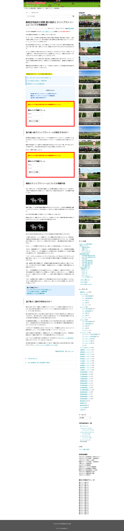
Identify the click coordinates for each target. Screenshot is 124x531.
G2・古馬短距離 (86, 311)
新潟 (91, 255)
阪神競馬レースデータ (85, 367)
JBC (83, 345)
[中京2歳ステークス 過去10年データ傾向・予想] (89, 20)
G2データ (84, 272)
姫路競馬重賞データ (85, 394)
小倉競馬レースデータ (85, 370)
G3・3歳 (84, 326)
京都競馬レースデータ (85, 365)
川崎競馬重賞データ (85, 378)
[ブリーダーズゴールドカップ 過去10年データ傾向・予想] (89, 90)
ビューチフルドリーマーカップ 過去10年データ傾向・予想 (90, 40)
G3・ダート (85, 330)
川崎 (86, 260)
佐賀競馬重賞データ (85, 398)
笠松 (86, 264)
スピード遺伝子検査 (84, 449)
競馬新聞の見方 (84, 401)
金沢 (83, 265)
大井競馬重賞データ (85, 376)
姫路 (86, 265)
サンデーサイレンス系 (88, 430)
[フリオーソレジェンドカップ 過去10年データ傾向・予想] (89, 104)
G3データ (84, 273)
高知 (89, 262)
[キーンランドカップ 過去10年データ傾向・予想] (89, 132)
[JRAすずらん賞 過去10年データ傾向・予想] (89, 76)
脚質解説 (82, 403)
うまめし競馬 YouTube (86, 284)
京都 (89, 257)
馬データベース (86, 250)
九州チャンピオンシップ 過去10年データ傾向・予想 (90, 193)
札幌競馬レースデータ (85, 350)
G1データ (84, 270)
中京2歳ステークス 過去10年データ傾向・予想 (90, 26)
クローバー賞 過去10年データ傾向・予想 (90, 221)
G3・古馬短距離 (86, 323)
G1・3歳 (84, 300)
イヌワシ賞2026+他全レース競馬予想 (36, 80)
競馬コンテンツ (49, 8)
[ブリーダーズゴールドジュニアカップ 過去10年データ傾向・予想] (89, 230)
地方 (83, 259)
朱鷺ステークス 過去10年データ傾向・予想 (90, 207)
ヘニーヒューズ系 (86, 437)
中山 (83, 257)
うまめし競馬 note (85, 280)
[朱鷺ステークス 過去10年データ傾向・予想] (89, 202)
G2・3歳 (84, 313)
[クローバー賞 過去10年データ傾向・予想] (89, 216)
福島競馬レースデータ (85, 354)
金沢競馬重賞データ (85, 385)
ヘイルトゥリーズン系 (85, 428)
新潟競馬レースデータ (85, 356)
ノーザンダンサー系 (85, 436)
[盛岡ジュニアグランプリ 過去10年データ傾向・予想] (89, 160)
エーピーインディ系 (85, 440)
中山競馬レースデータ (85, 361)
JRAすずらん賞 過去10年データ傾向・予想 (90, 82)
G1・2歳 (84, 302)
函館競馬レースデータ (85, 352)
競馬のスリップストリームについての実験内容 (43, 96)
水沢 (91, 264)
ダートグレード (86, 275)
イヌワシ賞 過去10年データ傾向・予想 (90, 123)
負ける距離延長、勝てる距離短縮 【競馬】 (39, 362)
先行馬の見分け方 (32, 358)
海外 (86, 259)
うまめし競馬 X (84, 282)
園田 (86, 262)
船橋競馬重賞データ (85, 381)
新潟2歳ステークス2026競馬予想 (35, 84)
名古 (83, 264)
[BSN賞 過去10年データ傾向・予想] (89, 62)
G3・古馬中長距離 (87, 321)
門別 (83, 262)
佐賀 (91, 262)
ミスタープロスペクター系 (87, 432)
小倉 (94, 257)
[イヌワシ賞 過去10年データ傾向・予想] (89, 118)
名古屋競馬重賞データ (85, 390)
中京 (86, 257)
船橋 (89, 260)
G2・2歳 (84, 315)
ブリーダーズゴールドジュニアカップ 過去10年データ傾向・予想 (90, 235)
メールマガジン (86, 252)
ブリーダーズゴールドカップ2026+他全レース (39, 77)
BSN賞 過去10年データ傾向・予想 (88, 68)
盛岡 (89, 264)
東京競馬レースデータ (85, 358)
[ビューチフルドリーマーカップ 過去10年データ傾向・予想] (89, 34)
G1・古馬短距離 (86, 298)
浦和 (91, 260)
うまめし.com (70, 351)
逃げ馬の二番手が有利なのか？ (39, 98)
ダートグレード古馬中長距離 (89, 334)
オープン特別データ (87, 277)
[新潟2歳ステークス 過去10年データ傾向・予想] (89, 174)
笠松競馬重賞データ (85, 387)
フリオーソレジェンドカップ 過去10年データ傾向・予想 (90, 109)
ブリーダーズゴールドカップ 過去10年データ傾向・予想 (90, 96)
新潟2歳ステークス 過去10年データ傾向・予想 (90, 179)
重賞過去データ (40, 8)
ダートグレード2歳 (87, 343)
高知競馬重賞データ (85, 396)
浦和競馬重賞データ (85, 383)
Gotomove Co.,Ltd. (65, 523)
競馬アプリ (85, 249)
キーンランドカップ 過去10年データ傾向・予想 (90, 137)
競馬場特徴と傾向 (84, 254)
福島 (89, 255)
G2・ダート (85, 317)
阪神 (91, 257)
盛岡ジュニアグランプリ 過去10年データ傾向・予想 (90, 165)
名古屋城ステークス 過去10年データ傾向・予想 (90, 151)
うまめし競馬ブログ (85, 267)
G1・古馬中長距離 (87, 296)
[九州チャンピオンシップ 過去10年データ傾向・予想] (89, 188)
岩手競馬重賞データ (85, 374)
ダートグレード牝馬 (87, 338)
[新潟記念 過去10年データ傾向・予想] (89, 48)
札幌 (83, 255)
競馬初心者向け (86, 247)
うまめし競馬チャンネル (47, 31)
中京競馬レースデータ (85, 363)
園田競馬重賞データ (85, 392)
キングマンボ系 (86, 434)
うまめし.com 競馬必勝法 (30, 8)
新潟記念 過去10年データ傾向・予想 (89, 54)
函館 (86, 255)
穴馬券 (81, 410)
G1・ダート (85, 305)
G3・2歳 (84, 328)
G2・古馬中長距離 (87, 308)
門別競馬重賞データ (85, 372)
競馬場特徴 (56, 8)
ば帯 (89, 265)
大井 (83, 260)
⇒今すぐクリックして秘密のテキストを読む (46, 345)
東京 (94, 255)
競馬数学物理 (70, 28)
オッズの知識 (83, 407)
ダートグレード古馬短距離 (89, 336)
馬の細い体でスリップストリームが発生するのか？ (44, 93)
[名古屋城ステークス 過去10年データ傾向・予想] (89, 146)
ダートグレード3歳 (87, 341)
